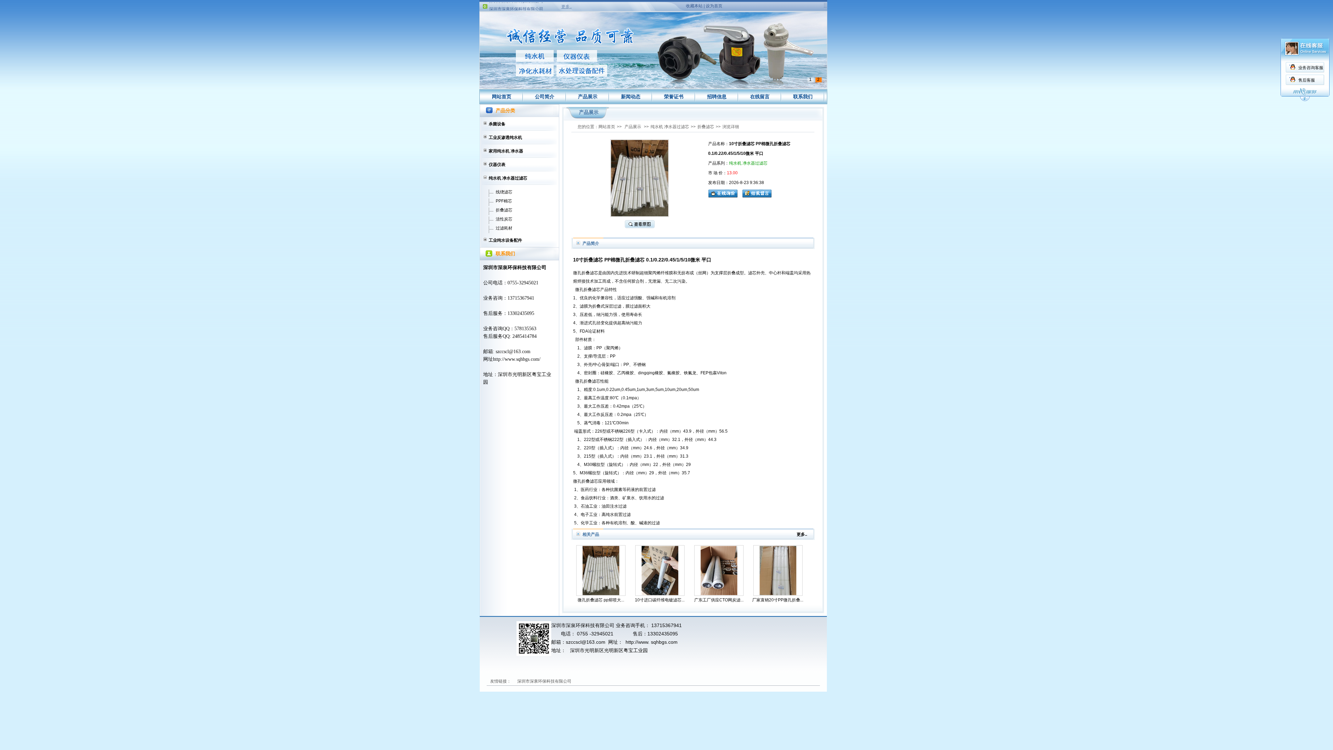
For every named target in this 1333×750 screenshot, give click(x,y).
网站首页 (501, 96)
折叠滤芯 (504, 210)
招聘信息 (717, 96)
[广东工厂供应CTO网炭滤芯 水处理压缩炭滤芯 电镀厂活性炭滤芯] (718, 570)
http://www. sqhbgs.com (652, 642)
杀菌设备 (497, 124)
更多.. (566, 6)
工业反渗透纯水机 (505, 137)
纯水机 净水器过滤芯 (508, 178)
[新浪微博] (583, 681)
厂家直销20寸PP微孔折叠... (777, 600)
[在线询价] (724, 193)
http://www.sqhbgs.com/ (516, 359)
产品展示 (587, 96)
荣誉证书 (674, 96)
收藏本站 (694, 5)
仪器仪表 (497, 164)
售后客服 (1306, 80)
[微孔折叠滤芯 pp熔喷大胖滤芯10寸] (600, 570)
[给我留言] (757, 193)
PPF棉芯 (504, 201)
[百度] (626, 681)
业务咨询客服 (1310, 67)
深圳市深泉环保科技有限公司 (516, 8)
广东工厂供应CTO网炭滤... (719, 600)
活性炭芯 (504, 219)
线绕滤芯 (504, 192)
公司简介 (544, 96)
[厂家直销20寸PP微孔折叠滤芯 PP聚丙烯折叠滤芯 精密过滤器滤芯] (777, 570)
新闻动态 (630, 96)
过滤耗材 (504, 228)
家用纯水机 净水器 (506, 151)
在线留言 (760, 96)
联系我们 (803, 96)
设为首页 (714, 5)
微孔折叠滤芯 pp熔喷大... (601, 600)
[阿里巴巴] (605, 681)
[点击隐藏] (1305, 100)
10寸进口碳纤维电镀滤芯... (660, 600)
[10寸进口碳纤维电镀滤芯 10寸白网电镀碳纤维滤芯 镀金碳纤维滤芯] (659, 570)
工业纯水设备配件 (505, 240)
